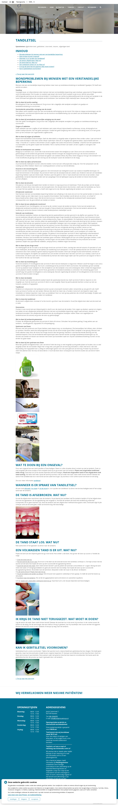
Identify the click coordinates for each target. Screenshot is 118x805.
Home (52, 7)
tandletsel (37, 481)
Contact (81, 7)
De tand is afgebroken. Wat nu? (30, 60)
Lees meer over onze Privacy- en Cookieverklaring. (25, 795)
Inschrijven (42, 7)
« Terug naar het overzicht (25, 74)
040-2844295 (53, 716)
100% (30, 2)
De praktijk (60, 7)
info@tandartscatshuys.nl (59, 718)
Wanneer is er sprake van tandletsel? (32, 58)
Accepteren (34, 799)
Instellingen (13, 799)
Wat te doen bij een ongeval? (29, 56)
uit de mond (43, 488)
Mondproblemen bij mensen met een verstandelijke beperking (41, 54)
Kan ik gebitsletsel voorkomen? (30, 69)
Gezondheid (92, 7)
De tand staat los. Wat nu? (28, 62)
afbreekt (28, 488)
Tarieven (71, 7)
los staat (34, 488)
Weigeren (24, 799)
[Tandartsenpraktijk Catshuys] (19, 7)
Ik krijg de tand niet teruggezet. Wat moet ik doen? (36, 67)
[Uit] (13, 2)
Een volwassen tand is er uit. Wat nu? (32, 65)
